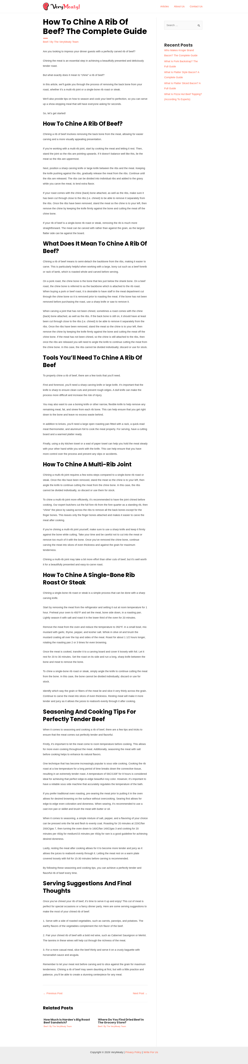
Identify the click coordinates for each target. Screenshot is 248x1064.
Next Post (140, 993)
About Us (179, 6)
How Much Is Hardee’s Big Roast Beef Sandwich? (67, 1021)
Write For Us (151, 1052)
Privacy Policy (133, 1052)
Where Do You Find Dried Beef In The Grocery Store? (121, 1021)
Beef (45, 41)
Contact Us (196, 6)
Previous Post (52, 993)
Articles (164, 6)
